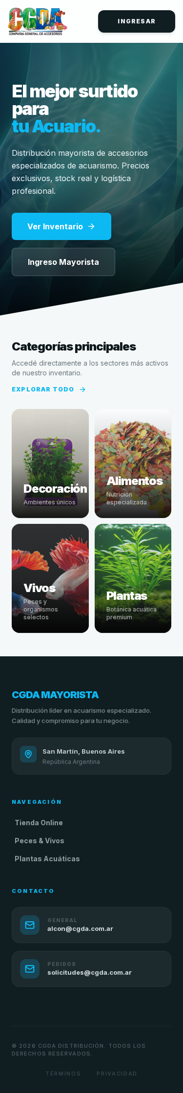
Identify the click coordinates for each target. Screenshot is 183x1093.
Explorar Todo (43, 389)
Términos (63, 1073)
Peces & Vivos (39, 840)
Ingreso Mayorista (63, 262)
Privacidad (117, 1073)
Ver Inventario (55, 226)
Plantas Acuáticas (47, 858)
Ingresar (137, 21)
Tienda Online (39, 822)
